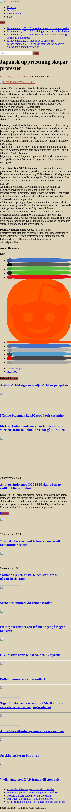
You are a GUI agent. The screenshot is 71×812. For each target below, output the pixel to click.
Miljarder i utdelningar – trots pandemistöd (30, 798)
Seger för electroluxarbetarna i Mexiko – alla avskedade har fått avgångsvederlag (31, 705)
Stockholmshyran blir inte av (20, 755)
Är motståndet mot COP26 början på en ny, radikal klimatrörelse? (31, 486)
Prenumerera (14, 13)
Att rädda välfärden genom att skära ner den (32, 731)
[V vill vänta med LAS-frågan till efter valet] (10, 772)
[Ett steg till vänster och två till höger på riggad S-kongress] (10, 620)
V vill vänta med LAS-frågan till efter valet (30, 779)
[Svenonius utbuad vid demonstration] (10, 596)
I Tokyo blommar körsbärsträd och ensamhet (32, 415)
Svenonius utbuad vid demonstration (26, 603)
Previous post (16, 368)
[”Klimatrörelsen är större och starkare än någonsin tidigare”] (10, 562)
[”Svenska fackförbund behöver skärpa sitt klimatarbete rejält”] (10, 528)
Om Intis (11, 10)
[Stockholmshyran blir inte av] (10, 748)
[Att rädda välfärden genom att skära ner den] (10, 724)
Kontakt (11, 7)
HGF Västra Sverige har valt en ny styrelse (30, 655)
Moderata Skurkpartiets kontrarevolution (29, 795)
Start (9, 16)
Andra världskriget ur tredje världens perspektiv (34, 385)
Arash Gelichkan (21, 76)
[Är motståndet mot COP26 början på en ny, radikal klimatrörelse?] (32, 471)
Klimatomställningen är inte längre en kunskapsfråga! (36, 801)
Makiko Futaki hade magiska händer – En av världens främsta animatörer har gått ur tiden (32, 428)
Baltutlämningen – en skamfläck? (24, 679)
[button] (9, 260)
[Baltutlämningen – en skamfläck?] (10, 672)
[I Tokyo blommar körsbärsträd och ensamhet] (15, 408)
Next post (12, 371)
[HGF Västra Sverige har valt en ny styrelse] (10, 648)
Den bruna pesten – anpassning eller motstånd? (32, 792)
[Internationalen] (35, 1)
